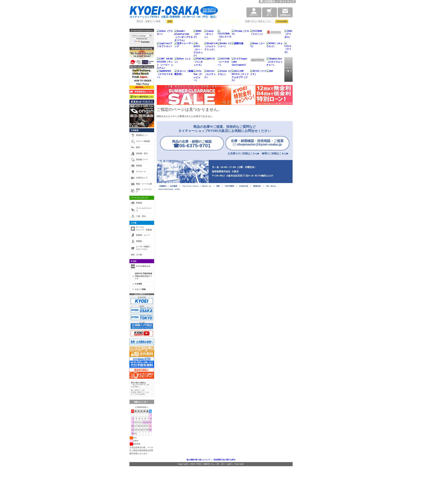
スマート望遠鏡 (143, 141)
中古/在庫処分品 (143, 266)
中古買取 (138, 284)
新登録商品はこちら (142, 92)
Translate (145, 42)
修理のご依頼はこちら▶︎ (275, 153)
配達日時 (257, 186)
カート (269, 15)
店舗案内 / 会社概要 (168, 186)
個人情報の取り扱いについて (198, 460)
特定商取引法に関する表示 (224, 460)
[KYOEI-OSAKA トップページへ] (173, 12)
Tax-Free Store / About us (196, 186)
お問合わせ (285, 15)
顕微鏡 (139, 241)
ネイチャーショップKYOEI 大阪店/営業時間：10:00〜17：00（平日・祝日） (174, 16)
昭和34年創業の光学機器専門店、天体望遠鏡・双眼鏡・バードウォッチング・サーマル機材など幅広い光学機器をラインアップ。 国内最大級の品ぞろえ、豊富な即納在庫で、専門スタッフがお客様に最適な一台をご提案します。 (178, 2)
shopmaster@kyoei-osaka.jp (257, 142)
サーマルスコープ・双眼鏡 (144, 228)
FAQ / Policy (142, 84)
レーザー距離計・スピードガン (144, 247)
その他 (133, 223)
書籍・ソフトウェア (144, 190)
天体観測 (134, 130)
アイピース (141, 172)
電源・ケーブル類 (144, 184)
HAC (222, 21)
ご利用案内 (269, 1)
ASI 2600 (210, 21)
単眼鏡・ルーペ (143, 235)
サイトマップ (287, 1)
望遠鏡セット (142, 135)
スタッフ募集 (140, 289)
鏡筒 (138, 147)
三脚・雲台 (141, 216)
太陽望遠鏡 (233, 21)
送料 (218, 186)
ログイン (254, 15)
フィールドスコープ (144, 209)
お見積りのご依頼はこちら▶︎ (243, 153)
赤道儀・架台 (142, 153)
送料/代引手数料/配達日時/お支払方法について (143, 276)
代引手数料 (229, 186)
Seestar (197, 21)
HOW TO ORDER (142, 81)
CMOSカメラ (142, 178)
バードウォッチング (139, 198)
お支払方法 (243, 186)
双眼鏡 (139, 165)
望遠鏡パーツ (142, 159)
